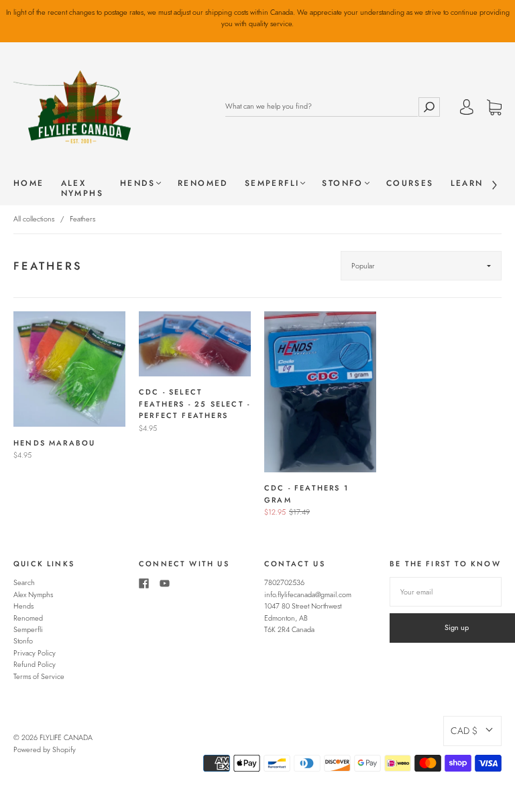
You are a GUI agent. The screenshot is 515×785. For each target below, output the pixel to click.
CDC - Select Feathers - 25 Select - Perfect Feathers (194, 403)
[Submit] (429, 106)
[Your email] (446, 592)
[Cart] (494, 108)
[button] (472, 730)
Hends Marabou (54, 442)
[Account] (466, 108)
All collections (33, 218)
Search (24, 582)
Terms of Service (38, 676)
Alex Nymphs (82, 188)
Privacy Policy (34, 652)
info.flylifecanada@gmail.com (307, 594)
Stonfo (342, 183)
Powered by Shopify (44, 749)
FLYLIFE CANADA (66, 737)
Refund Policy (34, 664)
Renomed (203, 183)
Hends (137, 183)
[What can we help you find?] (321, 106)
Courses (410, 183)
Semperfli (272, 183)
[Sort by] (421, 265)
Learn (467, 183)
